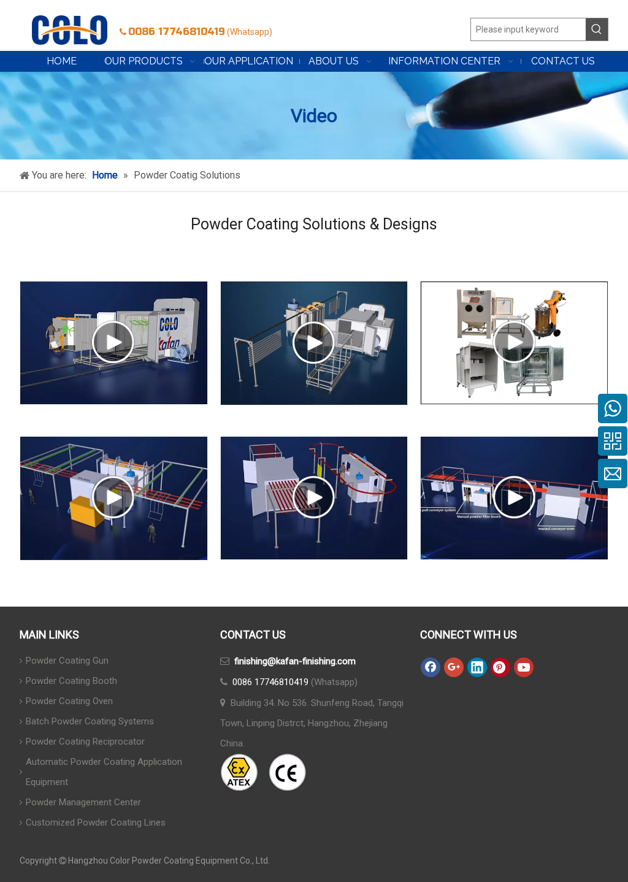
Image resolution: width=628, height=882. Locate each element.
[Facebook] (430, 667)
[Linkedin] (477, 667)
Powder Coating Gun (67, 660)
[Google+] (454, 667)
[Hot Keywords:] (597, 29)
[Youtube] (524, 667)
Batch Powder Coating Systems (90, 721)
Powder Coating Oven (69, 701)
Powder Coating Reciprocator (85, 741)
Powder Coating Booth (71, 680)
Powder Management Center (83, 802)
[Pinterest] (500, 667)
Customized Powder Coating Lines (96, 822)
